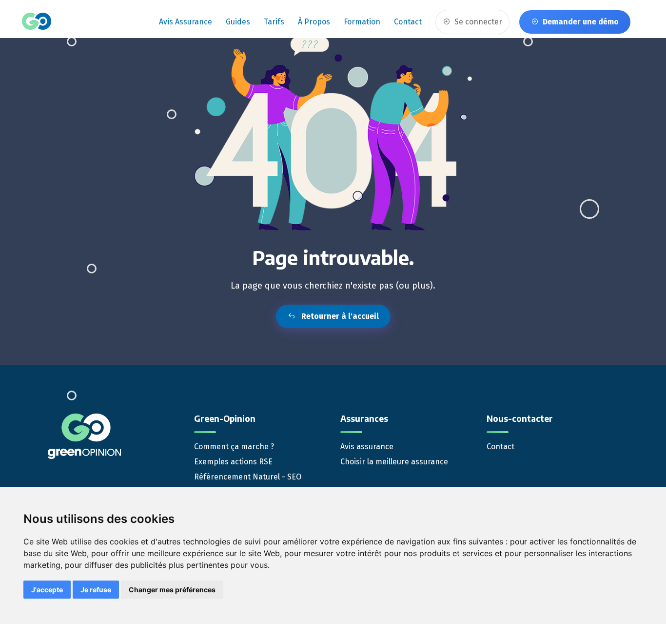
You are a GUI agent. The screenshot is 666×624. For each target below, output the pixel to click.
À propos (314, 21)
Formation (362, 21)
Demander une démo (580, 21)
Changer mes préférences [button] (172, 589)
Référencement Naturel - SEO (247, 476)
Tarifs (274, 21)
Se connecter (477, 21)
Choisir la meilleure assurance (394, 461)
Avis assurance (185, 21)
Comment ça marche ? (234, 446)
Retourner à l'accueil (339, 316)
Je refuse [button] (95, 589)
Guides (238, 21)
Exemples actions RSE (233, 461)
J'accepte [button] (47, 589)
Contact (408, 21)
